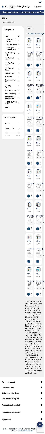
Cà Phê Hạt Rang (12, 69)
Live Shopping (12, 93)
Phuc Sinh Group (26, 431)
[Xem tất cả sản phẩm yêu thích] (28, 7)
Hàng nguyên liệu (12, 81)
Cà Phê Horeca (12, 90)
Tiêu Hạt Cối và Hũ (12, 40)
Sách (12, 107)
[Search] (6, 7)
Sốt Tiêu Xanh (12, 44)
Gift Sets (12, 77)
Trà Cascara (12, 73)
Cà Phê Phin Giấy (12, 64)
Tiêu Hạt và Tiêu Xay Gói (12, 49)
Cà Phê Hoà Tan (12, 59)
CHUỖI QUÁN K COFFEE (12, 103)
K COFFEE (31, 64)
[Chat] (40, 424)
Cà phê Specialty (12, 86)
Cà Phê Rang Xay (12, 54)
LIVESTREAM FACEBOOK (12, 98)
